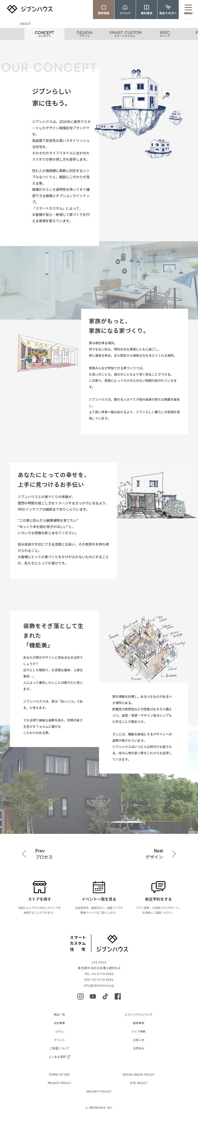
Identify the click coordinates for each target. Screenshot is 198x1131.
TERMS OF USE (59, 1074)
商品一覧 (59, 1014)
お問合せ (138, 1048)
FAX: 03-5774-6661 (99, 979)
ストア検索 (139, 1031)
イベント (59, 1039)
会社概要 (59, 1022)
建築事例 (138, 1022)
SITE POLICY (139, 1082)
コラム (59, 1031)
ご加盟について (59, 1048)
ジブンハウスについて (139, 1014)
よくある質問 (57, 1056)
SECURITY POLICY (99, 1091)
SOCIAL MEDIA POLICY (139, 1074)
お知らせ (138, 1039)
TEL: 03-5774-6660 (99, 974)
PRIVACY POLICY (59, 1082)
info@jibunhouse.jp (99, 985)
